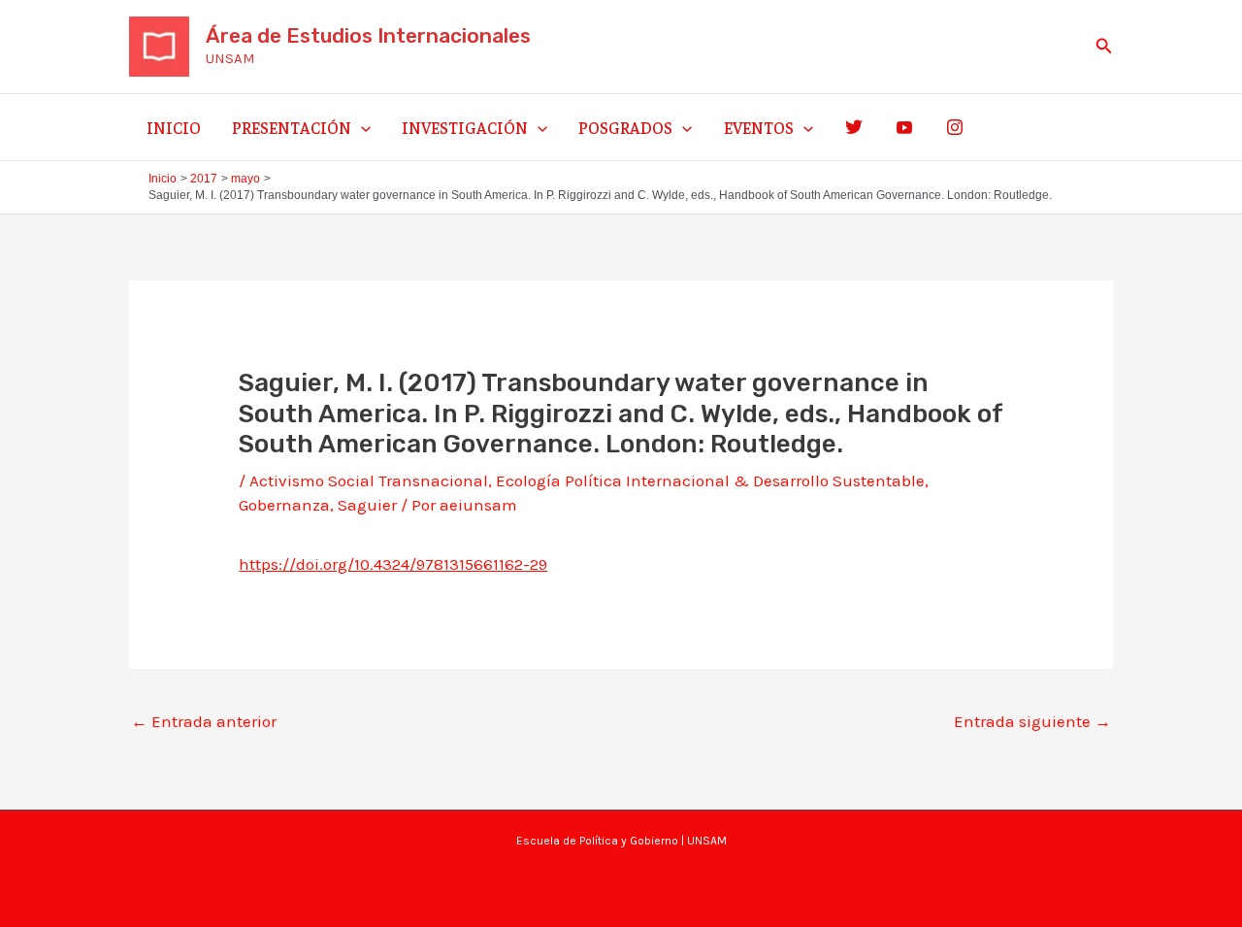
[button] (1104, 46)
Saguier (367, 504)
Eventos (759, 127)
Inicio (174, 127)
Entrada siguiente (1032, 721)
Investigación (465, 127)
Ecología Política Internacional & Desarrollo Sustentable (710, 480)
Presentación (291, 127)
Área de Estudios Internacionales (368, 35)
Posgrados (625, 127)
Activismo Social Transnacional (368, 480)
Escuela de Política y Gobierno (597, 840)
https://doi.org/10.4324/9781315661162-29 (393, 564)
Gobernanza (284, 504)
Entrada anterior (204, 721)
